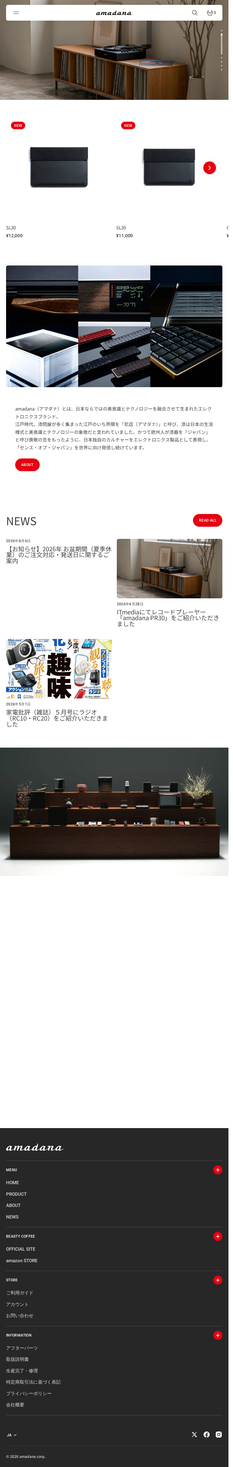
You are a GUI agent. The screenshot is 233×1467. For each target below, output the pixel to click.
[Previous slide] (18, 165)
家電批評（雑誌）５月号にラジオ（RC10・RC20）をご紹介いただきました (57, 713)
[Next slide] (209, 165)
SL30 (10, 223)
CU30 (119, 223)
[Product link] (57, 163)
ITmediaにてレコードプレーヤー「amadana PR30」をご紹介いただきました (168, 613)
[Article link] (59, 579)
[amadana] (114, 12)
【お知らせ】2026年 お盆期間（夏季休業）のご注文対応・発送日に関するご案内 (59, 550)
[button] (17, 12)
